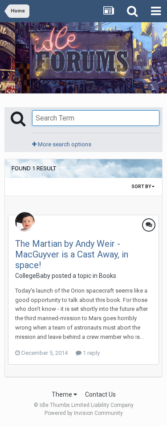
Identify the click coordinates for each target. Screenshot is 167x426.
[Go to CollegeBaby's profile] (25, 222)
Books (107, 275)
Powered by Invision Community (84, 413)
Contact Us (100, 394)
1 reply (90, 353)
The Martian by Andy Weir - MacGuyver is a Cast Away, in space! (71, 254)
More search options (64, 144)
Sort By (141, 186)
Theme (62, 394)
